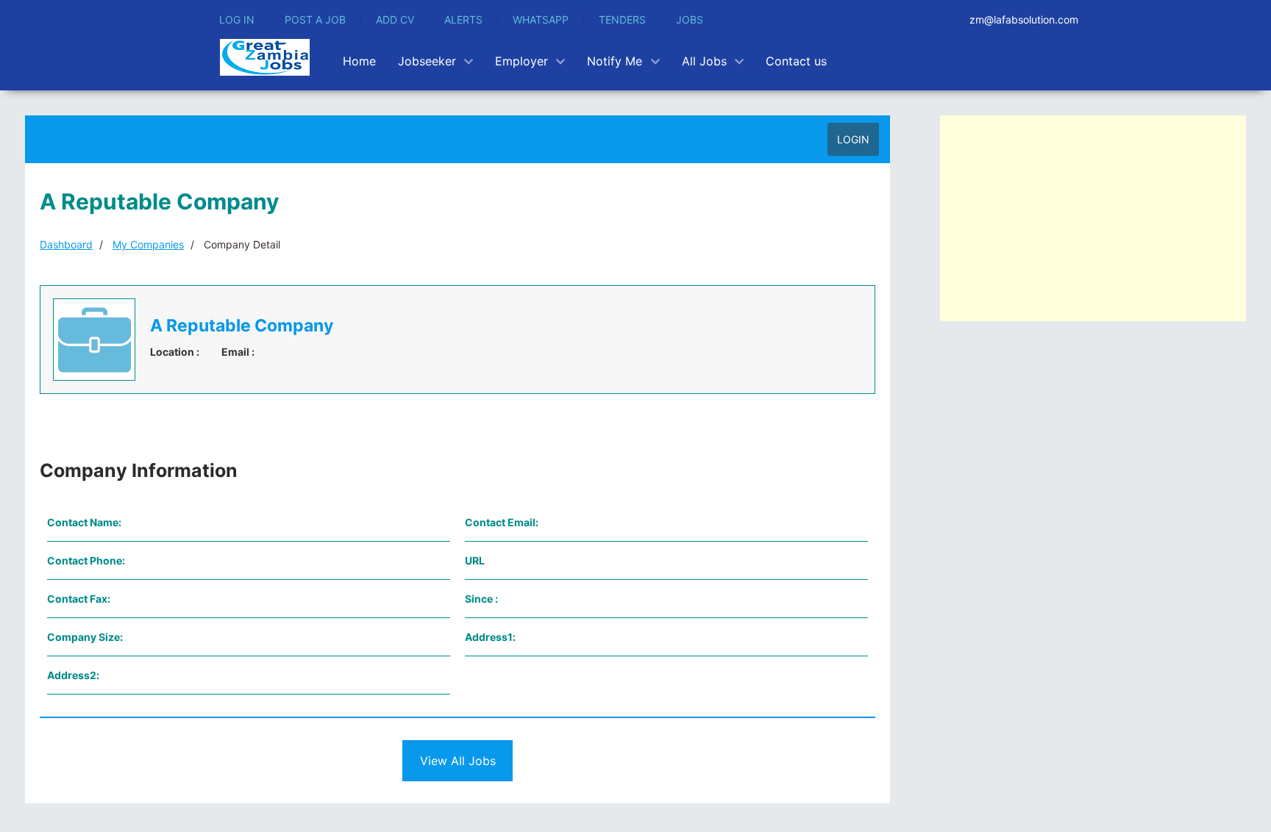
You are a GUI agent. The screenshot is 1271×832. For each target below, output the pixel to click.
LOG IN (236, 19)
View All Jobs (458, 760)
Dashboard (66, 244)
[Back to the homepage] (265, 57)
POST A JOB (315, 19)
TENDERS (622, 19)
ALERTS (463, 19)
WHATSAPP (541, 19)
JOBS (689, 19)
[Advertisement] (1093, 218)
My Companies (148, 244)
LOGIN (853, 139)
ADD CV (395, 19)
